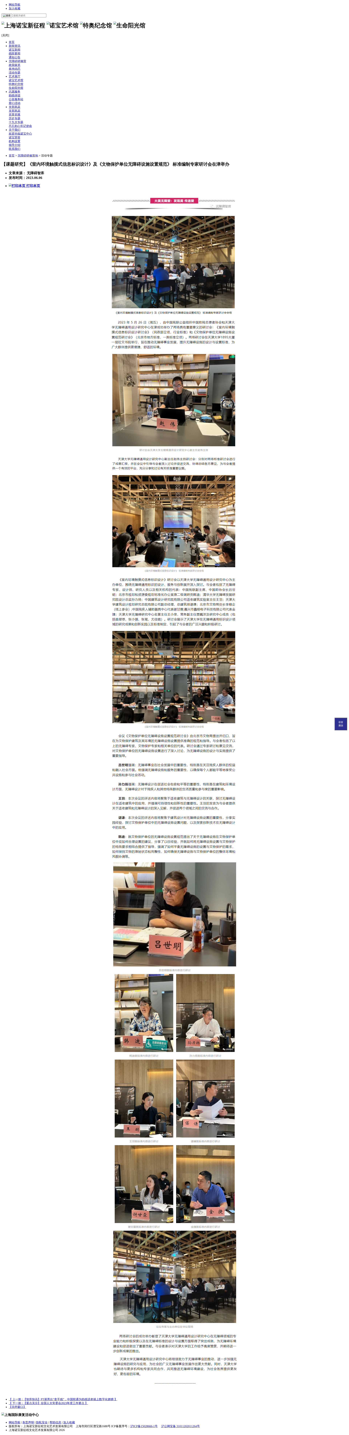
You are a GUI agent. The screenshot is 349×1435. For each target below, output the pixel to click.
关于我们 (14, 129)
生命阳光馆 (16, 87)
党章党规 (14, 114)
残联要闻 (14, 53)
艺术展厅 (14, 76)
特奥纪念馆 (16, 84)
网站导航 (14, 4)
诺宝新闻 (14, 49)
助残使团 (14, 95)
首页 (12, 42)
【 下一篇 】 (48, 1403)
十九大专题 (16, 122)
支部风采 (14, 106)
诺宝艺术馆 (16, 80)
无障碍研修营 (17, 61)
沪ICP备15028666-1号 (144, 1426)
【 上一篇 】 (63, 1399)
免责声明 (28, 1422)
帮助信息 (55, 1422)
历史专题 (14, 118)
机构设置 (14, 141)
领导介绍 (14, 145)
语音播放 (340, 724)
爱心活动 (14, 103)
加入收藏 (14, 8)
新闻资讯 (14, 45)
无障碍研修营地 (28, 155)
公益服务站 (16, 99)
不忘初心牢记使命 (20, 125)
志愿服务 (14, 91)
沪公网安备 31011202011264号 (180, 1426)
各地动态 (14, 68)
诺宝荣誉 (14, 137)
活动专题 (14, 72)
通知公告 (14, 57)
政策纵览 (14, 64)
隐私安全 (42, 1422)
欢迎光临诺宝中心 (20, 133)
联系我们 (14, 148)
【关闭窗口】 (17, 1406)
